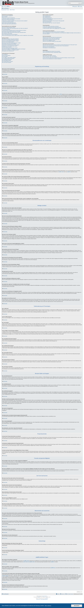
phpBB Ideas (53, 567)
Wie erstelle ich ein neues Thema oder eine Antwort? (10, 38)
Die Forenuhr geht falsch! (6, 29)
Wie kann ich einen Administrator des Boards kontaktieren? (52, 58)
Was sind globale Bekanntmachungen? (8, 58)
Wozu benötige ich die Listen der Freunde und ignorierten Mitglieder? (54, 31)
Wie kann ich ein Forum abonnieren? (48, 46)
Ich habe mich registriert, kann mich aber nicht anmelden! (11, 18)
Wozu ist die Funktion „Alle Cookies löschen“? (9, 23)
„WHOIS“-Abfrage (5, 575)
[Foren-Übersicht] (8, 2)
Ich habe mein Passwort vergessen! (8, 21)
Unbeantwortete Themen (5, 9)
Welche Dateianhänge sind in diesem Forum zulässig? (51, 51)
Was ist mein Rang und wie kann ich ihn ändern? (9, 34)
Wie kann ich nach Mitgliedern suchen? (49, 40)
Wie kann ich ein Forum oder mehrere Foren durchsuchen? (52, 37)
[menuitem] (8, 6)
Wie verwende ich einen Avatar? (7, 33)
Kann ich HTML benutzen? (6, 55)
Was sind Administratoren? (47, 15)
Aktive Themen (12, 9)
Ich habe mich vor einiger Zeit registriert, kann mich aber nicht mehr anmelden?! (14, 20)
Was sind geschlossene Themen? (7, 61)
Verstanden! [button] (76, 605)
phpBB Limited (61, 171)
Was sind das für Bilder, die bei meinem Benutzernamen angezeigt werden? (14, 32)
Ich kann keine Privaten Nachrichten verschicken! (51, 26)
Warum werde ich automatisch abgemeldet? (9, 22)
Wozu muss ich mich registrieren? (7, 15)
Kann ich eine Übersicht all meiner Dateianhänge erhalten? (52, 52)
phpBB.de (69, 171)
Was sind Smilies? (5, 56)
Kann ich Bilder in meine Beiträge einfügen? (9, 57)
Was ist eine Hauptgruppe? (47, 21)
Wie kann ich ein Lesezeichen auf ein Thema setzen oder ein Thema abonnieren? (56, 45)
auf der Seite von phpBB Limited (29, 561)
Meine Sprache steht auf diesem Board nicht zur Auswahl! (11, 31)
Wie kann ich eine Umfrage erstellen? (8, 41)
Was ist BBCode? (5, 54)
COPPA (60, 94)
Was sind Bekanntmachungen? (7, 59)
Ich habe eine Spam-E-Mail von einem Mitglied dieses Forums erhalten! (54, 28)
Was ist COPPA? (4, 16)
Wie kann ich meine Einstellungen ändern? (8, 27)
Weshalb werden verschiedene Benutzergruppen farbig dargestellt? (53, 20)
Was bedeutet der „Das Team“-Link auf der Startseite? (51, 22)
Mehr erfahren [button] (48, 605)
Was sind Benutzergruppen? (47, 17)
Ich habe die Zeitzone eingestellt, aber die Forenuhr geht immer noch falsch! (14, 30)
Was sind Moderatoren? (46, 16)
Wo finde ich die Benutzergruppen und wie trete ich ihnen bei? (52, 18)
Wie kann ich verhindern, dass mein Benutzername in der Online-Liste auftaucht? (15, 28)
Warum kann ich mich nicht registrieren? (8, 17)
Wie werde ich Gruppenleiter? (47, 19)
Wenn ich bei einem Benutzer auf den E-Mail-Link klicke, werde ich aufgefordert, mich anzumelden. (17, 35)
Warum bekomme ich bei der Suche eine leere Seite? (51, 39)
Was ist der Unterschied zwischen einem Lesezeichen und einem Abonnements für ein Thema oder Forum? (60, 44)
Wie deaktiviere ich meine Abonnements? (49, 47)
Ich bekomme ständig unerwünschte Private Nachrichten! (52, 27)
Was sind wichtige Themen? (6, 60)
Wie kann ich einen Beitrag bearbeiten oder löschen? (10, 39)
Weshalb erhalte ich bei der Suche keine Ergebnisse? (51, 38)
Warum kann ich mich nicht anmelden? (8, 19)
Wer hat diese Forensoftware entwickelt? (49, 55)
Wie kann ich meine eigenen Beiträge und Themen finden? (52, 41)
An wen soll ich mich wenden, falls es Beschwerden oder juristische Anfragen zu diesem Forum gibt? (59, 57)
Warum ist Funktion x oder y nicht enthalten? (50, 56)
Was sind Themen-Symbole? (6, 62)
